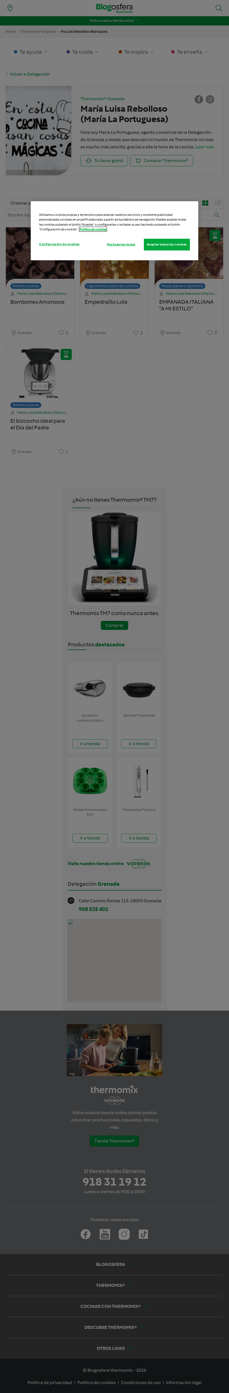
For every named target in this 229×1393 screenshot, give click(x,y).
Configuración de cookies (59, 244)
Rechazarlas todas (121, 244)
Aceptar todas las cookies (167, 244)
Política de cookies (93, 229)
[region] (114, 230)
